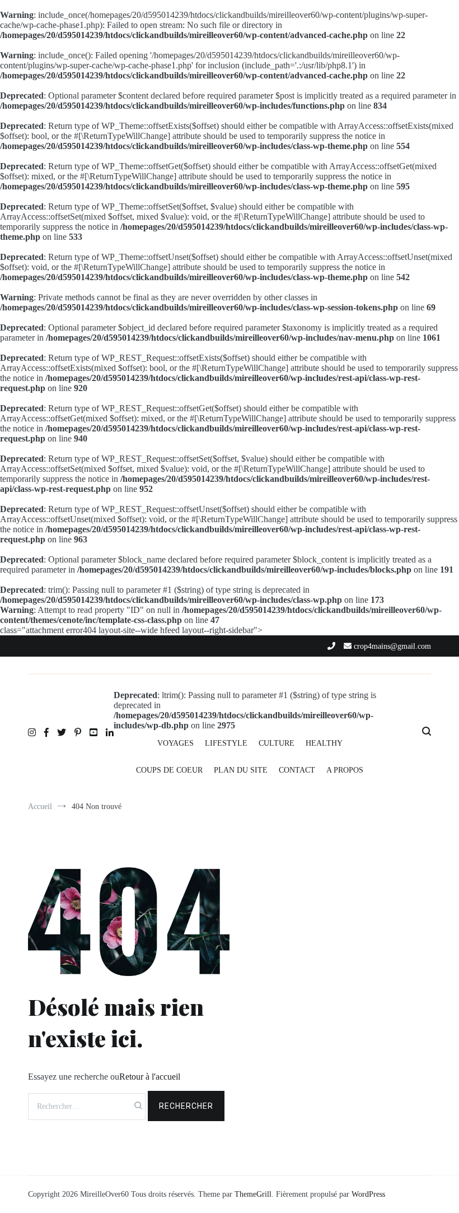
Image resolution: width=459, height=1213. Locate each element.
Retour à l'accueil (149, 1076)
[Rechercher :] (88, 1105)
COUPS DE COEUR (169, 770)
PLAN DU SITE (241, 770)
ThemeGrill (253, 1194)
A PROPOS (344, 770)
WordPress (368, 1194)
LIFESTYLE (226, 743)
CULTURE (276, 743)
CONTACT (297, 770)
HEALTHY (324, 743)
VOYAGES (175, 743)
